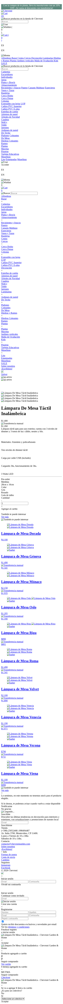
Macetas (5, 331)
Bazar (15, 58)
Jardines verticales (25, 60)
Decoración (37, 58)
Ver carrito (6, 964)
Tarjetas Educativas (10, 347)
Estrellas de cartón (9, 273)
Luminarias (48, 58)
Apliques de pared (9, 297)
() (5, 38)
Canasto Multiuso (36, 87)
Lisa (3, 159)
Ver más (5, 517)
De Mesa (5, 310)
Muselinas (22, 159)
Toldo (4, 286)
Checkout (5, 977)
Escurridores (7, 206)
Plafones (5, 135)
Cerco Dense (7, 249)
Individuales (6, 209)
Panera (24, 87)
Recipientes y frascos (11, 87)
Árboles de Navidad (10, 278)
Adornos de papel (9, 276)
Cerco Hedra (7, 246)
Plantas (13, 60)
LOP (23, 103)
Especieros (50, 87)
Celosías (5, 252)
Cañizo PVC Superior (11, 262)
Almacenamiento (9, 217)
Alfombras (6, 58)
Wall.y (4, 283)
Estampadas (11, 159)
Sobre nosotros (8, 366)
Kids (56, 60)
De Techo (5, 299)
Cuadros (5, 281)
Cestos (21, 58)
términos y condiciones (18, 927)
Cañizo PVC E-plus (10, 265)
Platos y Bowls (8, 214)
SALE (4, 63)
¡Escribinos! (6, 368)
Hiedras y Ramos (9, 313)
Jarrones (5, 289)
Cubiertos (5, 204)
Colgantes (14, 135)
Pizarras (4, 345)
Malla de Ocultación (44, 60)
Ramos (4, 321)
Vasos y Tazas (7, 233)
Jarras (3, 212)
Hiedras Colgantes (9, 318)
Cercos (27, 58)
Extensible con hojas (10, 103)
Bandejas (5, 236)
